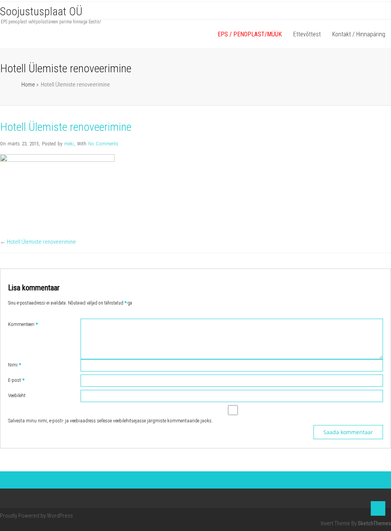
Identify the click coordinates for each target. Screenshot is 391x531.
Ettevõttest (307, 34)
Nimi (14, 365)
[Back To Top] (378, 508)
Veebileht (17, 395)
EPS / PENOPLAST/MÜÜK (250, 34)
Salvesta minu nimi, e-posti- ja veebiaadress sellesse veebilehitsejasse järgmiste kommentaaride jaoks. (110, 420)
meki (69, 144)
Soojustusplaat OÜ (41, 11)
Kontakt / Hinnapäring (358, 34)
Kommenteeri (23, 324)
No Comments (103, 144)
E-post (16, 380)
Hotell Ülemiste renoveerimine (41, 241)
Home (28, 84)
